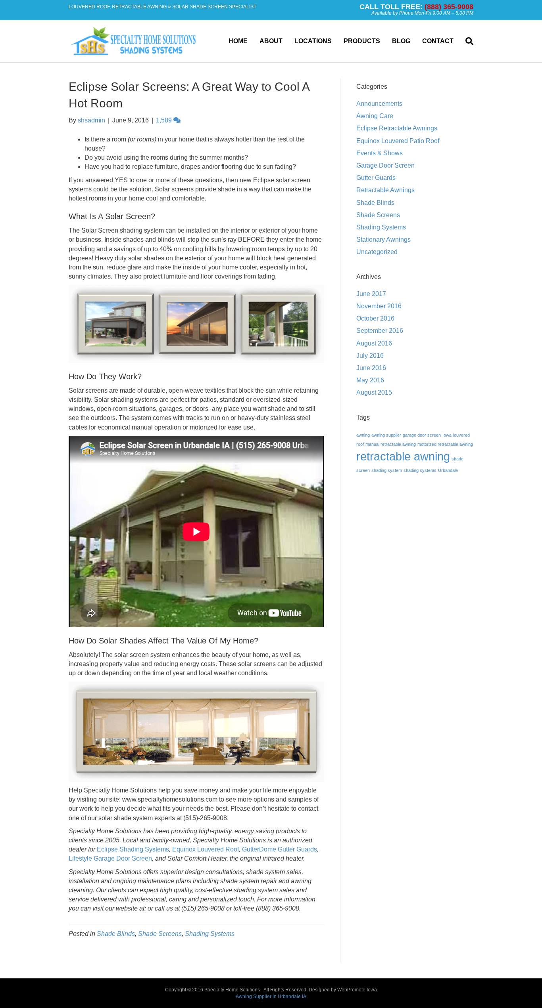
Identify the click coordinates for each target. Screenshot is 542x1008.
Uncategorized (377, 251)
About (271, 41)
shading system (386, 470)
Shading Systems (209, 933)
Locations (313, 41)
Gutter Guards (376, 177)
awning (363, 435)
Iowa (447, 435)
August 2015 (374, 392)
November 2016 (379, 306)
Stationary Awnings (383, 239)
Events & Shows (379, 153)
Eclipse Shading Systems (133, 849)
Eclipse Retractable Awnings (396, 128)
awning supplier (386, 435)
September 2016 (379, 330)
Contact (438, 41)
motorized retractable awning (445, 444)
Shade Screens (160, 933)
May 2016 (370, 380)
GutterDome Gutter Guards (279, 849)
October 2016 (375, 318)
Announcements (379, 103)
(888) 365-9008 (449, 7)
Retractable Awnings (385, 190)
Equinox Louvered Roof (205, 849)
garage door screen (422, 435)
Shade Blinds (116, 933)
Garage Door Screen (385, 165)
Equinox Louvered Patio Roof (397, 140)
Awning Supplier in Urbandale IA (271, 996)
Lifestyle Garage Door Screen (110, 858)
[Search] (466, 41)
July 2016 (370, 355)
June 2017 (371, 293)
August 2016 (374, 343)
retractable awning (403, 456)
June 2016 (371, 368)
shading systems (420, 470)
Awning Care (374, 116)
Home (238, 41)
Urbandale (448, 470)
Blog (401, 41)
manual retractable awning (390, 444)
